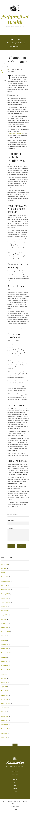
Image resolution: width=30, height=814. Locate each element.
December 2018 (5, 665)
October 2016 (4, 729)
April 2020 (4, 640)
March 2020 (4, 644)
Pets (15, 782)
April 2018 (4, 686)
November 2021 (5, 611)
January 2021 (4, 627)
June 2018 (4, 682)
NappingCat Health (15, 19)
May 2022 (4, 606)
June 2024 (4, 585)
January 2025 (4, 577)
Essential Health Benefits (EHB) (15, 133)
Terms (15, 809)
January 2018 (4, 695)
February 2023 (5, 594)
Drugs (15, 779)
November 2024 (5, 581)
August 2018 (4, 674)
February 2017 (5, 716)
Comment (10, 528)
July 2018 (3, 678)
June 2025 (4, 572)
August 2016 (4, 733)
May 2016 (4, 737)
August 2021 (4, 615)
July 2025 (3, 568)
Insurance (15, 774)
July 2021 (3, 619)
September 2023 (5, 589)
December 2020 (5, 632)
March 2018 (4, 691)
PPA (10, 66)
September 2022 (5, 602)
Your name (11, 520)
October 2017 (4, 699)
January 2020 (4, 648)
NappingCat (15, 762)
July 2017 (3, 712)
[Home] (15, 8)
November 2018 (5, 670)
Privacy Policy (15, 806)
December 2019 (5, 653)
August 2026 (4, 564)
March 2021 (4, 623)
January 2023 (4, 598)
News (9, 69)
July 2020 (3, 636)
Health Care (15, 777)
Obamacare (15, 771)
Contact (15, 791)
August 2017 (4, 707)
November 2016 (5, 724)
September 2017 (5, 703)
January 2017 (4, 720)
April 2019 (4, 657)
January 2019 (4, 661)
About (15, 788)
